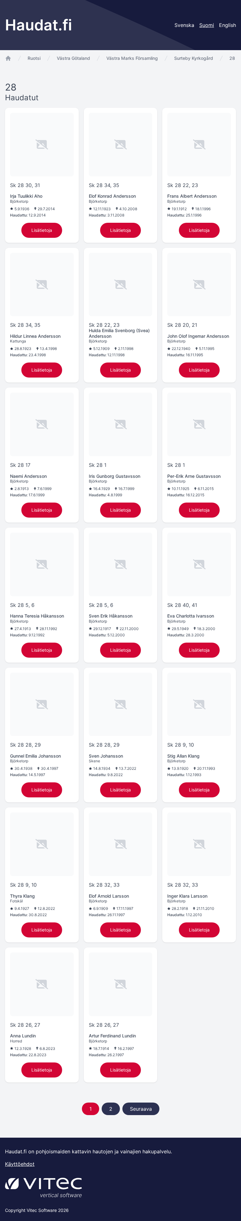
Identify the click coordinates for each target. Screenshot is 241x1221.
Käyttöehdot (20, 1164)
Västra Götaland (73, 58)
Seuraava (141, 1109)
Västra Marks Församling (132, 58)
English (227, 25)
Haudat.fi (38, 25)
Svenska (184, 25)
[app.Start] (8, 58)
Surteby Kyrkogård (193, 58)
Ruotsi (34, 58)
